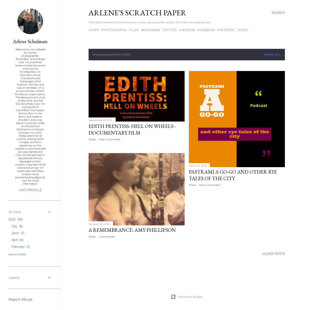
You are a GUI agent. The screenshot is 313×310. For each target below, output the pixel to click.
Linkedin (187, 30)
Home (94, 30)
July (16, 226)
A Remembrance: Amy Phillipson (132, 230)
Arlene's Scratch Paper (137, 13)
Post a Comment (109, 139)
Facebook (206, 30)
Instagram (150, 30)
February (20, 247)
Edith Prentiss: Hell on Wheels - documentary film (132, 129)
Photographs (113, 30)
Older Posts (273, 254)
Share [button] (92, 139)
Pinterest (226, 30)
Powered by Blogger (190, 296)
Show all (272, 54)
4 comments (107, 236)
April (17, 240)
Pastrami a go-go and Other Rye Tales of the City (233, 175)
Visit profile (30, 190)
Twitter (169, 30)
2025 (15, 219)
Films (134, 30)
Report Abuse (20, 299)
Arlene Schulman (30, 41)
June (17, 233)
